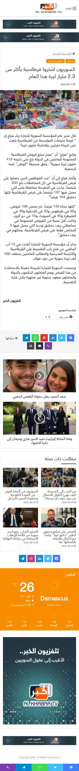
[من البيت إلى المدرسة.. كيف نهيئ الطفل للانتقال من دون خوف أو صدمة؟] (58, 477)
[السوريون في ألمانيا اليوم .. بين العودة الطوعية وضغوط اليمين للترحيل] (20, 477)
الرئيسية (67, 53)
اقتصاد (57, 53)
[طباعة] (30, 346)
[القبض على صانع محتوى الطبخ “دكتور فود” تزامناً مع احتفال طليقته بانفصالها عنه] (58, 517)
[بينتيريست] (44, 337)
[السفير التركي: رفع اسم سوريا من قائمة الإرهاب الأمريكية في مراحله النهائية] (20, 517)
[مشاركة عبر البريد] (39, 346)
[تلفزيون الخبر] (48, 8)
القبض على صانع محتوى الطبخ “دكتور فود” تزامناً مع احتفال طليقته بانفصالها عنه (60, 536)
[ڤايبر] (48, 346)
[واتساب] (35, 337)
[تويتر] (61, 337)
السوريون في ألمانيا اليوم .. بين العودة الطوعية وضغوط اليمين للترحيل (22, 494)
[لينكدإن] (53, 337)
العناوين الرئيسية (55, 61)
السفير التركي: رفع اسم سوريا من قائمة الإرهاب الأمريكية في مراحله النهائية (20, 534)
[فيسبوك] (70, 337)
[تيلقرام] (26, 337)
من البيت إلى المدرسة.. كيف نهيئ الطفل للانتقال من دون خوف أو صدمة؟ (59, 494)
